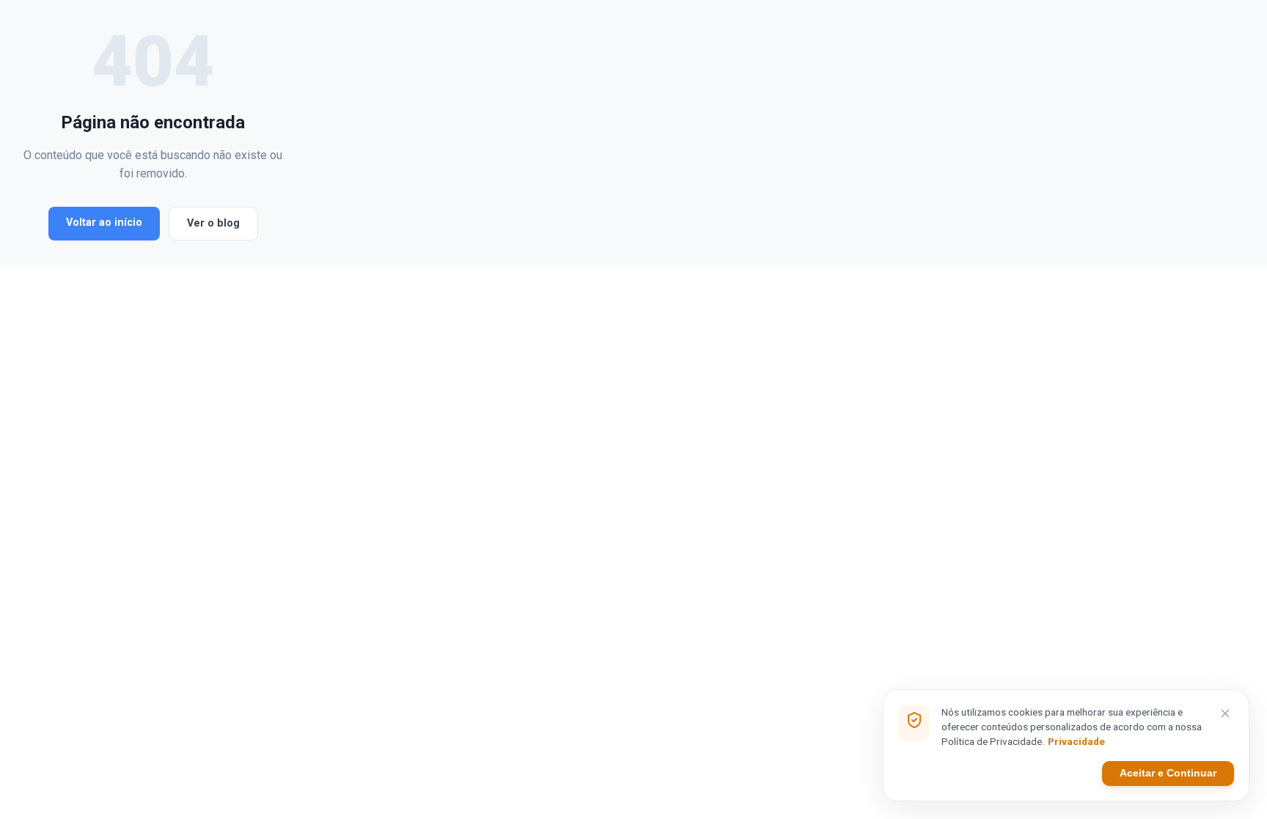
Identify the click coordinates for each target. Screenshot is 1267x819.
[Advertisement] (763, 133)
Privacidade (1076, 741)
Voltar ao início (104, 222)
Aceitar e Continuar (1168, 773)
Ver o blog (213, 223)
